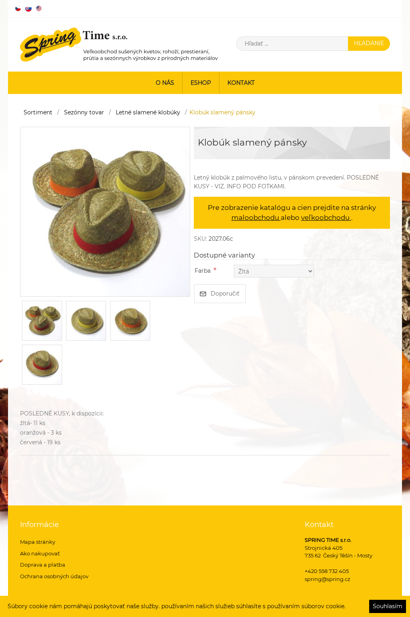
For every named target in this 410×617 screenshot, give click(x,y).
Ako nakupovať (40, 553)
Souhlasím (387, 606)
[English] (39, 8)
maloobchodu (256, 218)
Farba (203, 270)
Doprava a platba (42, 564)
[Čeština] (18, 8)
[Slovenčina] (28, 8)
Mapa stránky (37, 542)
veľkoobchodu (326, 218)
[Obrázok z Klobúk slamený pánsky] (105, 211)
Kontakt (241, 82)
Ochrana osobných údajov (54, 576)
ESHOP (201, 82)
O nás (165, 82)
